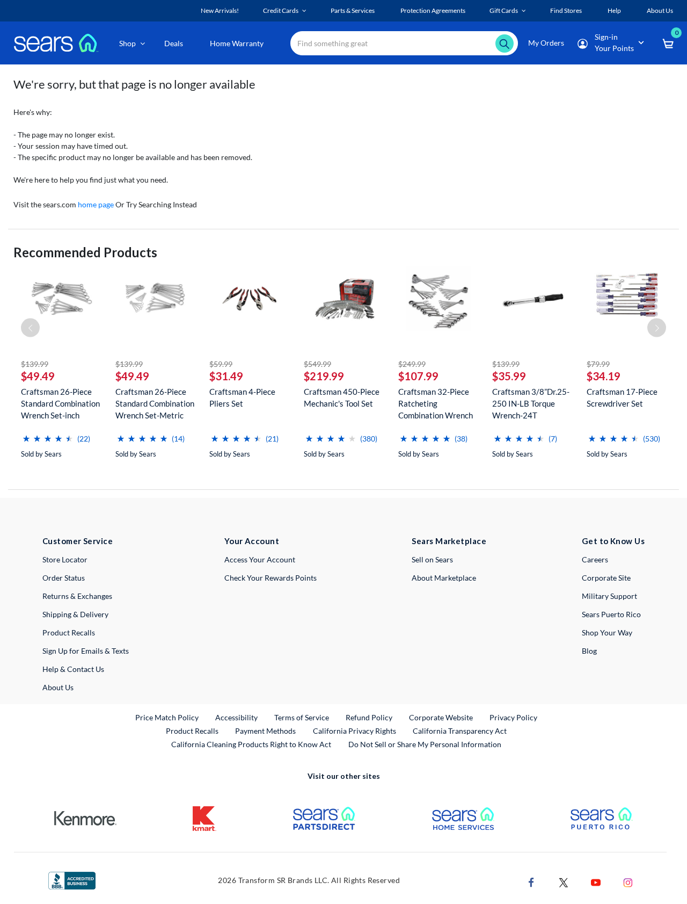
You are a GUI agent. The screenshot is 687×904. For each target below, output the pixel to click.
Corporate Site (606, 577)
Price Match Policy (167, 717)
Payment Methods (265, 730)
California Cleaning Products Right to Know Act (251, 744)
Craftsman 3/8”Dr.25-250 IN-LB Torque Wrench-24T (530, 403)
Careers (595, 559)
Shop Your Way (607, 632)
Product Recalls (68, 632)
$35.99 (509, 376)
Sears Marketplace (449, 541)
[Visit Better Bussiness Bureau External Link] (72, 879)
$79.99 (598, 363)
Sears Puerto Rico (611, 614)
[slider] (48, 434)
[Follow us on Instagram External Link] (628, 881)
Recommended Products (85, 252)
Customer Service (77, 541)
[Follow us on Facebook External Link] (531, 881)
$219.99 (324, 376)
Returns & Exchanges (77, 596)
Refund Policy (369, 717)
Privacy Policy (513, 717)
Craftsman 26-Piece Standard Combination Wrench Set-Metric (154, 403)
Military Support (609, 596)
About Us (58, 687)
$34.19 (603, 376)
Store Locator (64, 559)
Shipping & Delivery (75, 614)
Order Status (63, 577)
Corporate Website (441, 717)
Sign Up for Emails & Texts (85, 650)
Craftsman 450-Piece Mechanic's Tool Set (341, 397)
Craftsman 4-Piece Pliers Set (242, 397)
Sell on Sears (432, 559)
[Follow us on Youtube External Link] (595, 881)
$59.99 (220, 363)
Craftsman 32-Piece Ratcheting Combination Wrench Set (435, 404)
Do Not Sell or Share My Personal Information (424, 744)
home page (96, 204)
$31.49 (226, 376)
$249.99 (412, 363)
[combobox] (404, 43)
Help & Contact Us (73, 669)
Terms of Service (301, 717)
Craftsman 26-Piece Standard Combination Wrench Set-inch (60, 403)
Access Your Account (259, 559)
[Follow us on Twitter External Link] (563, 881)
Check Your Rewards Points (270, 577)
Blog (589, 650)
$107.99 (418, 376)
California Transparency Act (460, 730)
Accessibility (236, 717)
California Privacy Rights (354, 730)
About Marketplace (444, 577)
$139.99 (34, 363)
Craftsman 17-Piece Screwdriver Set (622, 397)
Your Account (251, 541)
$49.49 (38, 376)
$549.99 (317, 363)
